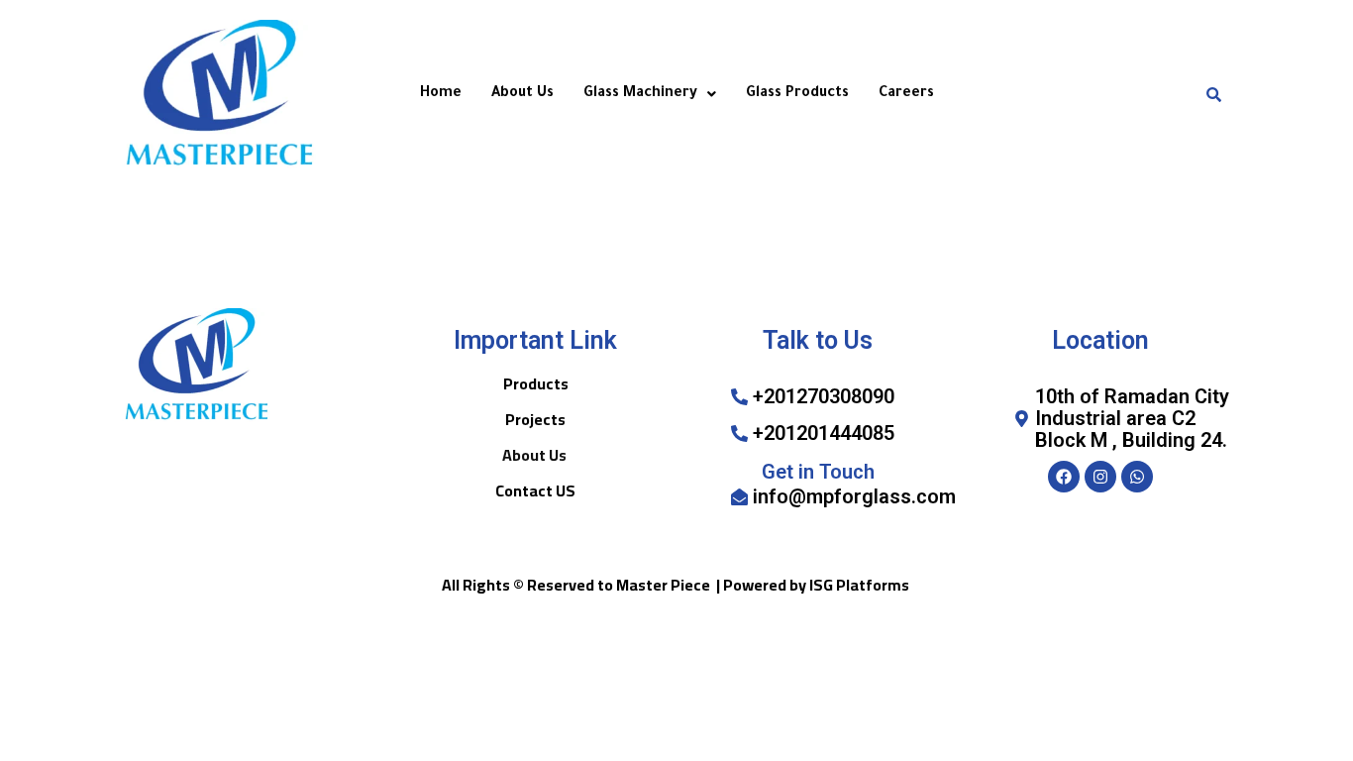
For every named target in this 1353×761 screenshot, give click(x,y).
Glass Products (797, 94)
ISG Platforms (859, 584)
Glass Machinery (640, 94)
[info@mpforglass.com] (739, 497)
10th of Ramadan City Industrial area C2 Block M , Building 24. (1132, 418)
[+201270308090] (739, 396)
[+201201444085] (739, 433)
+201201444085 (823, 433)
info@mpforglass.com (854, 496)
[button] (650, 94)
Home (441, 94)
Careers (906, 94)
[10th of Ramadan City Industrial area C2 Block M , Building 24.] (1021, 418)
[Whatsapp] (1137, 476)
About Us (522, 94)
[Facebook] (1064, 476)
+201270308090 (823, 396)
